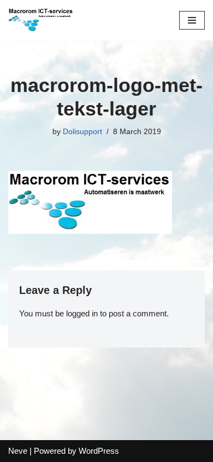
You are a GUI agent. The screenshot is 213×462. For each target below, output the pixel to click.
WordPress (99, 450)
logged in (82, 313)
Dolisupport (82, 132)
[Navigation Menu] (192, 20)
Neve (17, 450)
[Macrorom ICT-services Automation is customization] (41, 20)
